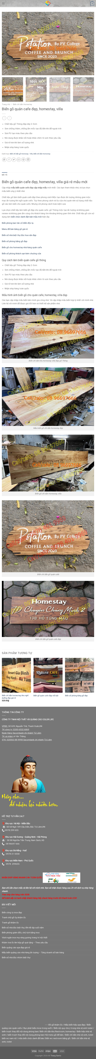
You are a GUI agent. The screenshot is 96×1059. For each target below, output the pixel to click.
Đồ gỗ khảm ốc (55, 1024)
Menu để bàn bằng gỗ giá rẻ (15, 229)
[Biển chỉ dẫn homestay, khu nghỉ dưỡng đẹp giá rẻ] (16, 675)
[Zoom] (5, 72)
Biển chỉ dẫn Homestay (22, 104)
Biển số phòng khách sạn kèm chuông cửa (21, 253)
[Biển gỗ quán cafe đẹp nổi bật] (47, 675)
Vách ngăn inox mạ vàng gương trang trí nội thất (24, 937)
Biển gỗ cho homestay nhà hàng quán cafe (22, 247)
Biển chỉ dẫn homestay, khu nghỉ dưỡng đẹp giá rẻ (15, 696)
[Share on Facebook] (9, 159)
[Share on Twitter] (14, 159)
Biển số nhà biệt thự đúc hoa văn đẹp (19, 235)
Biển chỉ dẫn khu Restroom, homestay (57, 1031)
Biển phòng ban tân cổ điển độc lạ (17, 223)
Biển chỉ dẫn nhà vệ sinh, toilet (79, 1035)
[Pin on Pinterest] (23, 159)
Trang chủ (6, 104)
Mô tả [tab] (4, 175)
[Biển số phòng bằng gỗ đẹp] (79, 675)
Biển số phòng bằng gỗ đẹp (14, 241)
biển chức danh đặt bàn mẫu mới (26, 217)
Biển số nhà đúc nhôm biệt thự (16, 957)
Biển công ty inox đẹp (12, 912)
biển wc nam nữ (9, 1038)
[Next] (89, 43)
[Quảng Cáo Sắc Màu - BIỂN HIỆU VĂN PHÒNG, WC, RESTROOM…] (48, 3)
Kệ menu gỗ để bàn (54, 1035)
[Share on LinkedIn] (28, 159)
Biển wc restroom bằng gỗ (57, 1038)
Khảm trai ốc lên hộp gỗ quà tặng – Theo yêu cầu (25, 942)
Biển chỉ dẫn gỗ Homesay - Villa (21, 154)
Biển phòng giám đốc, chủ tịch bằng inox (21, 932)
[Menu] (3, 3)
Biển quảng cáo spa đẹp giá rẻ (16, 947)
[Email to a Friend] (18, 159)
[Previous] (7, 43)
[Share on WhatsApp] (4, 159)
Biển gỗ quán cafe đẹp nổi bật (45, 695)
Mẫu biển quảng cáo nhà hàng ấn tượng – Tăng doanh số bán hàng (33, 952)
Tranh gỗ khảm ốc (10, 922)
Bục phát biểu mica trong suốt (38, 1028)
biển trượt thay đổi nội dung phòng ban (20, 1031)
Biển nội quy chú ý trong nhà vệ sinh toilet (73, 1028)
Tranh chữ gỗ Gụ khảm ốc (14, 917)
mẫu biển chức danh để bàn (31, 1038)
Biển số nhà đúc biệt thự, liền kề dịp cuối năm (23, 927)
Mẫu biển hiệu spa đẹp (74, 1024)
